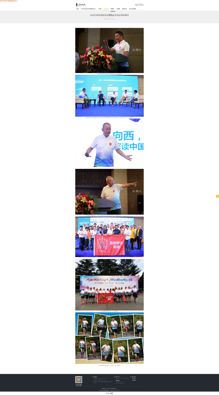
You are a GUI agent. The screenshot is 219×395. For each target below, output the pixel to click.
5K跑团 (118, 8)
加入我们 (134, 378)
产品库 (100, 8)
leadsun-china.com (101, 378)
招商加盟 (113, 11)
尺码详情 (134, 380)
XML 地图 (109, 393)
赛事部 (112, 8)
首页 (77, 8)
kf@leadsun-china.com (102, 380)
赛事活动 (124, 8)
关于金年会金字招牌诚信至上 (88, 8)
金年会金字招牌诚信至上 (111, 388)
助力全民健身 (132, 8)
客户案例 (106, 8)
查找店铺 (134, 376)
